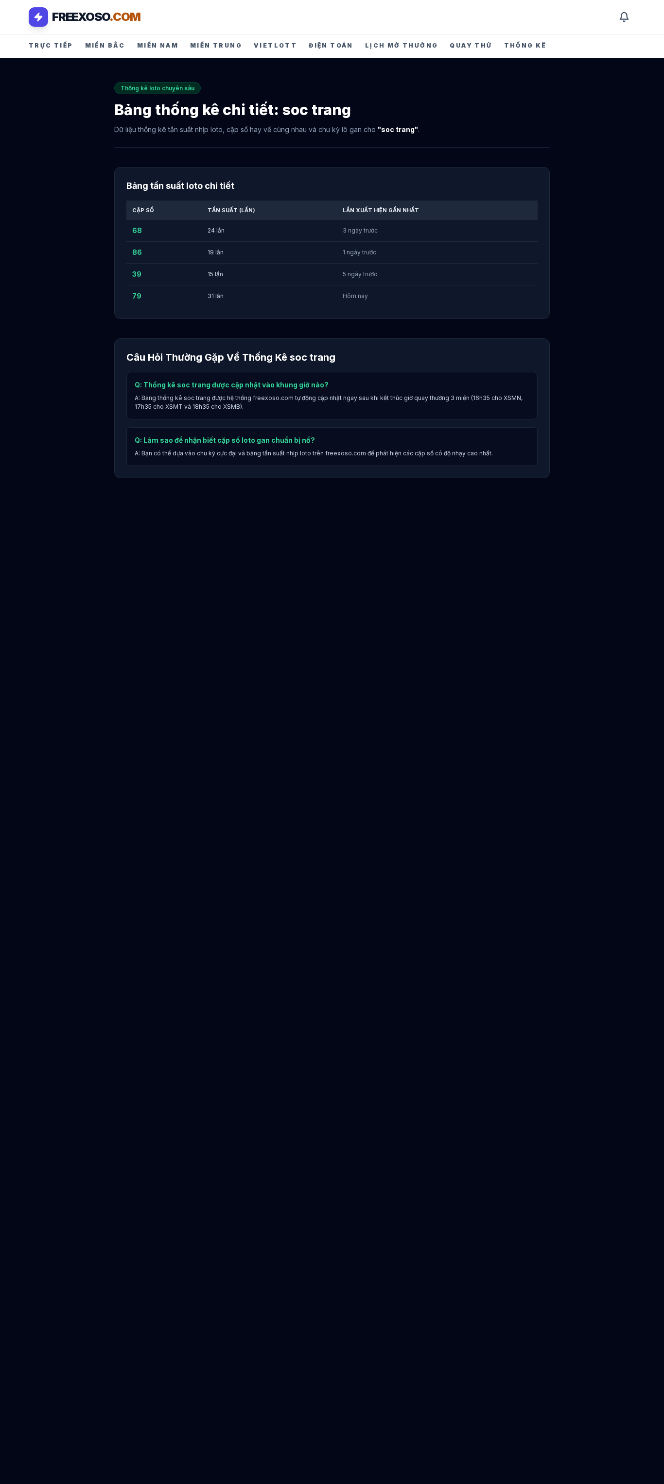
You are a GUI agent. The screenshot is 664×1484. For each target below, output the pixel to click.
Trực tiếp (51, 45)
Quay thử (471, 45)
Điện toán (331, 45)
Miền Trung (216, 45)
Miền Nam (157, 45)
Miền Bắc (105, 45)
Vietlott (275, 45)
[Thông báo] (624, 17)
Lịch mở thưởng (401, 45)
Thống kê (525, 45)
